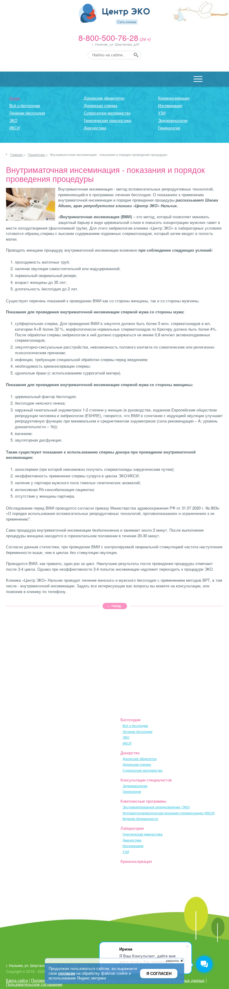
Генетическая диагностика (107, 120)
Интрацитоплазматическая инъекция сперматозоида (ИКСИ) (169, 813)
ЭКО (13, 120)
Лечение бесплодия (27, 113)
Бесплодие (130, 719)
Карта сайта (17, 980)
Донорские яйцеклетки (104, 98)
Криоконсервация (173, 98)
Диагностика (95, 128)
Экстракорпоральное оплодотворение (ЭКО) (156, 807)
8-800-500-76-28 (108, 37)
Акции (14, 98)
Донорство (130, 753)
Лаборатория (132, 828)
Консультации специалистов (146, 780)
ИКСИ (14, 128)
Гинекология (169, 128)
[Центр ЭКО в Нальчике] (114, 14)
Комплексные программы (143, 801)
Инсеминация (170, 105)
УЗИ (161, 113)
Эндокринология (173, 120)
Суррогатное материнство (107, 113)
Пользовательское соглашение (34, 984)
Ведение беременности (140, 818)
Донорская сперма (100, 105)
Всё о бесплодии (24, 105)
